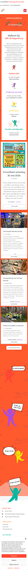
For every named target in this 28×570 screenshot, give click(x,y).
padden (14, 339)
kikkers (10, 339)
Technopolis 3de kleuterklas (12, 231)
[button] (25, 539)
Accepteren (14, 556)
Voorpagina (18, 202)
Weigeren (14, 560)
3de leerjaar (17, 301)
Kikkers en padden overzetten (13, 326)
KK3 (15, 254)
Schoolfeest (12, 202)
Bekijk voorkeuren (14, 564)
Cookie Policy (10, 568)
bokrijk (12, 301)
